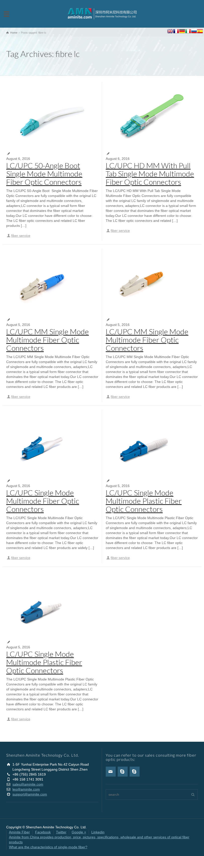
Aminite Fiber (19, 832)
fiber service (20, 236)
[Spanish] (200, 31)
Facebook (43, 832)
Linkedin (97, 832)
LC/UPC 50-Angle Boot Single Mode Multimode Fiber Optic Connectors (44, 173)
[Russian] (194, 31)
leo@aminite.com (26, 789)
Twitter (61, 832)
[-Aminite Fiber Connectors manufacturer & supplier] (102, 13)
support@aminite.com (29, 794)
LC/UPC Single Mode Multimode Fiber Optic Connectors (42, 500)
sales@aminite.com (27, 784)
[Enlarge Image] (52, 116)
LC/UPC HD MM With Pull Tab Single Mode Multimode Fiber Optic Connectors (150, 173)
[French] (176, 31)
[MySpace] (135, 772)
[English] (170, 31)
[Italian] (188, 31)
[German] (182, 31)
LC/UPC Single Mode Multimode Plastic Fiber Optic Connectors (144, 500)
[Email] (111, 772)
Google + (79, 832)
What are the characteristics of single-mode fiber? (48, 847)
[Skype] (123, 772)
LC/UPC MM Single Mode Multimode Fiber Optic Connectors (47, 339)
